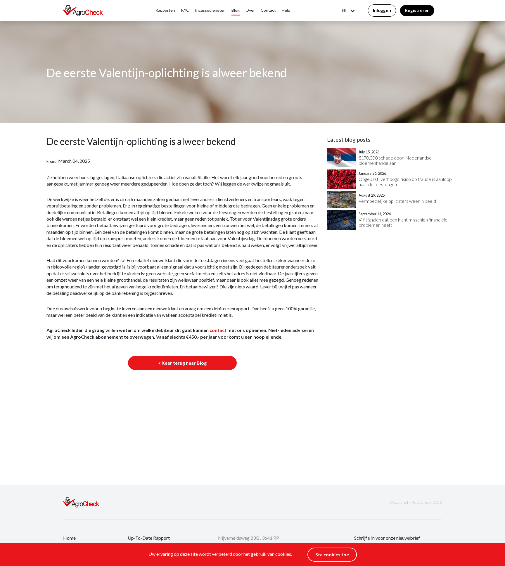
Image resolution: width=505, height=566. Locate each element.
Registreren (417, 10)
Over (250, 10)
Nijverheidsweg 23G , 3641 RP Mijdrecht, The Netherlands (248, 541)
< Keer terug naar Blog (182, 363)
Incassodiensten (210, 10)
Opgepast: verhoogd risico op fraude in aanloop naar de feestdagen (405, 181)
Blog (235, 10)
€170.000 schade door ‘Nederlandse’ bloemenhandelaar (396, 160)
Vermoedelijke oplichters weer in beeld (397, 201)
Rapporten (165, 10)
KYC (185, 10)
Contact (268, 10)
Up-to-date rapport (149, 538)
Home (69, 538)
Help (286, 10)
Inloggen (382, 10)
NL (344, 11)
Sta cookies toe (332, 554)
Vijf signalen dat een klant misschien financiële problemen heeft (403, 222)
